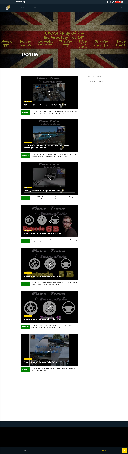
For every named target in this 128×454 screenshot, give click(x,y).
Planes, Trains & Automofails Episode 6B (42, 233)
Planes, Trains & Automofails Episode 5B (42, 276)
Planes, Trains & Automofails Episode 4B (42, 319)
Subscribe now (20, 1)
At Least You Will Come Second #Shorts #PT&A (46, 105)
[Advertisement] (49, 395)
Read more (25, 112)
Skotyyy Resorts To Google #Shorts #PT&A (43, 191)
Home (15, 8)
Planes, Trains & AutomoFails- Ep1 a (40, 362)
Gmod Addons (27, 8)
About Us (39, 8)
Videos (20, 8)
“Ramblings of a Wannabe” (51, 8)
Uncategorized (27, 101)
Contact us (101, 2)
